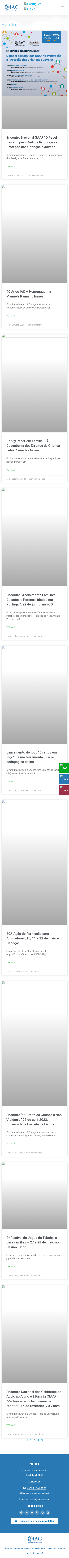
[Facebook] (21, 1512)
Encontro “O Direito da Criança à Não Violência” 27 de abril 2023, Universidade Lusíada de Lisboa (34, 1119)
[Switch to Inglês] (30, 9)
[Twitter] (26, 1512)
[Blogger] (48, 1512)
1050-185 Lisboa (34, 1475)
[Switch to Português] (33, 4)
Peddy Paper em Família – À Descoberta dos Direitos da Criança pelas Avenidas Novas (33, 445)
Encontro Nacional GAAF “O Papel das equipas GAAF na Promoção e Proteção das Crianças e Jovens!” (32, 142)
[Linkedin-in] (37, 1512)
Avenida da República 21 (34, 1470)
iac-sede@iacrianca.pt (38, 1499)
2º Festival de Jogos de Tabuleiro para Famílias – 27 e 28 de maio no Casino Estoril (32, 1242)
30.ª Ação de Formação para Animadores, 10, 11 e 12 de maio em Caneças (34, 938)
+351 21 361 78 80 (36, 1488)
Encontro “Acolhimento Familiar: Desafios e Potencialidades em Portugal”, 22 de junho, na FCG (30, 599)
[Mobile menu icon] (62, 8)
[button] (34, 1521)
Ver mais (10, 166)
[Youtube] (32, 1512)
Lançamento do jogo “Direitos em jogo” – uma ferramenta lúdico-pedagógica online (31, 757)
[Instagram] (42, 1512)
